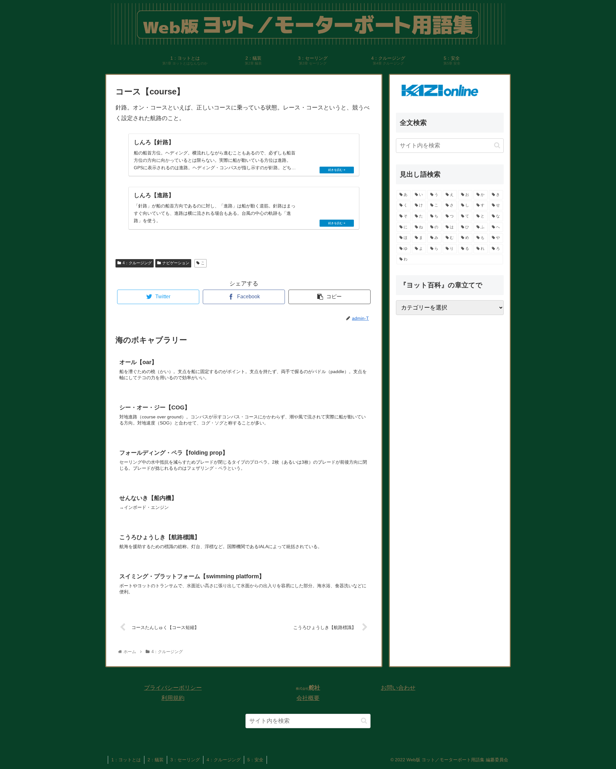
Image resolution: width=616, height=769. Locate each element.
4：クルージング (137, 263)
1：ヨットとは (126, 759)
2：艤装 (156, 759)
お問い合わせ (398, 688)
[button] (497, 145)
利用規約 (172, 698)
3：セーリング (185, 759)
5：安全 (255, 759)
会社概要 (308, 698)
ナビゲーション (175, 263)
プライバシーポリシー (173, 688)
